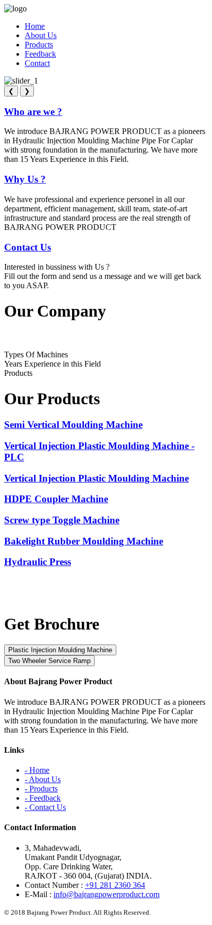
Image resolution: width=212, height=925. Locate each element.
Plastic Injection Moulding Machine (60, 650)
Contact (37, 63)
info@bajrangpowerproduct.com (107, 894)
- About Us (43, 779)
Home (35, 26)
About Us (41, 35)
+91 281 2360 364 (115, 885)
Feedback (40, 53)
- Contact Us (45, 807)
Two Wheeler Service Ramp (49, 661)
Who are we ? (33, 111)
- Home (37, 770)
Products (39, 44)
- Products (41, 788)
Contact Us (27, 247)
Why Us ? (25, 179)
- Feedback (43, 798)
